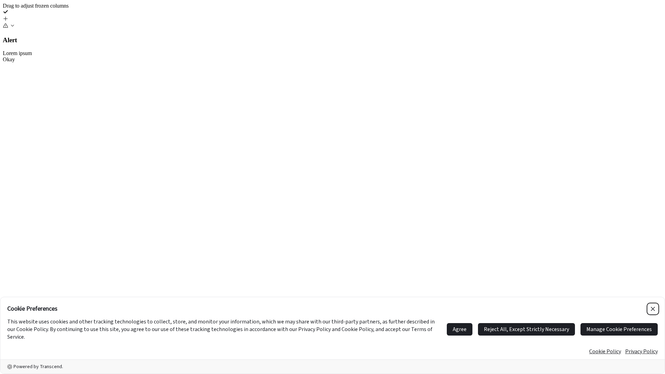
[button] (332, 19)
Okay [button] (9, 59)
